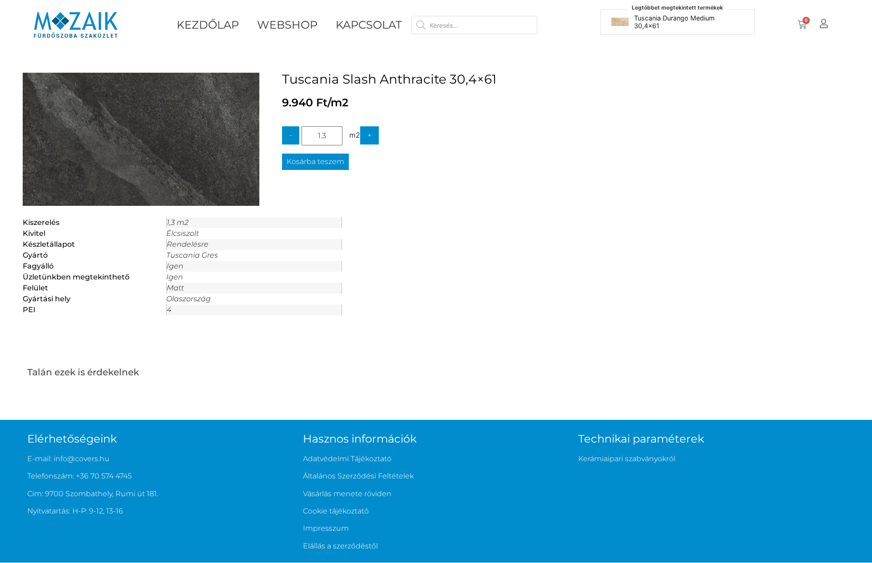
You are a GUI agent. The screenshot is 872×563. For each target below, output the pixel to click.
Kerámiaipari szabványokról (626, 458)
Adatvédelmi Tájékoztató (347, 458)
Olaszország (188, 298)
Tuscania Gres (192, 255)
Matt (175, 288)
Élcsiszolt (182, 233)
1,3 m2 (177, 222)
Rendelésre (187, 244)
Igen (175, 266)
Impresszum (326, 528)
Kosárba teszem (315, 161)
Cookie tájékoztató (336, 511)
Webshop (287, 24)
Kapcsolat (369, 24)
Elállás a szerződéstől (340, 546)
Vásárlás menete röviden (347, 493)
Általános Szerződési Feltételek (358, 476)
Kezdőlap (208, 24)
